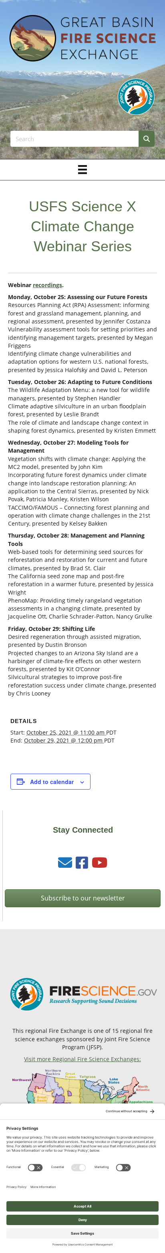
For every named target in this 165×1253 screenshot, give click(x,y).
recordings (47, 285)
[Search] (147, 139)
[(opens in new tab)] (136, 96)
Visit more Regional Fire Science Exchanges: (82, 1059)
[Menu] (82, 169)
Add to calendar (52, 781)
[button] (83, 898)
